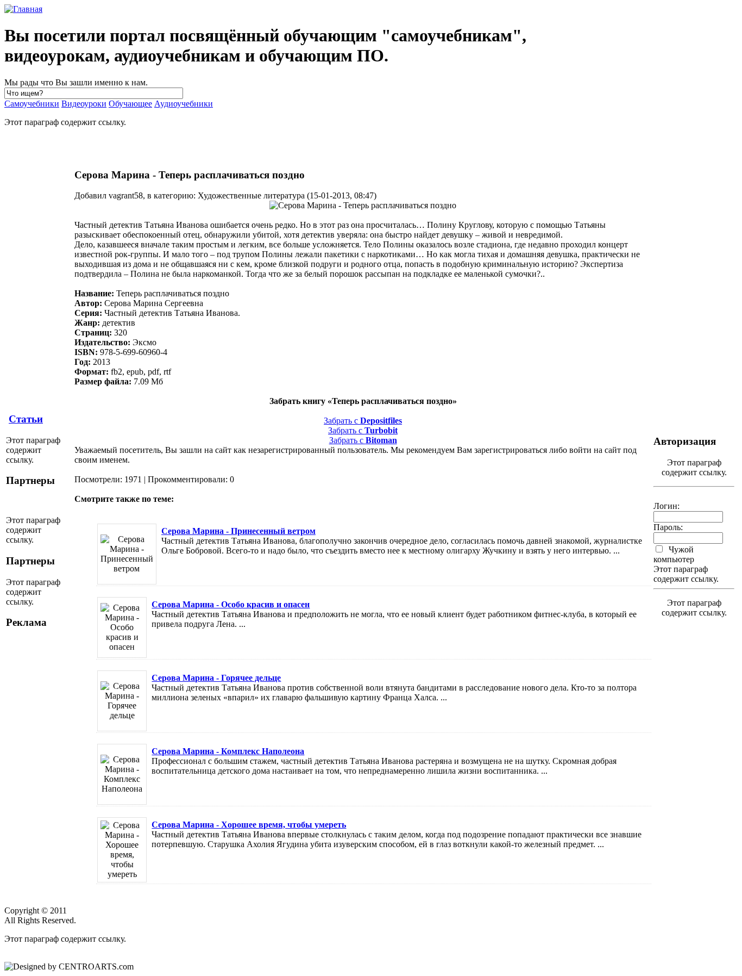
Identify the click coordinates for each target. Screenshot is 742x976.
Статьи (26, 419)
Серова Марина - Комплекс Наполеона (228, 751)
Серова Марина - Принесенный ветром (238, 531)
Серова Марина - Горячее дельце (216, 677)
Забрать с (363, 420)
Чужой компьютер (673, 554)
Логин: (666, 506)
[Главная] (23, 9)
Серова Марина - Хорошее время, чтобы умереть (249, 824)
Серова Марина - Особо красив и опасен (231, 604)
